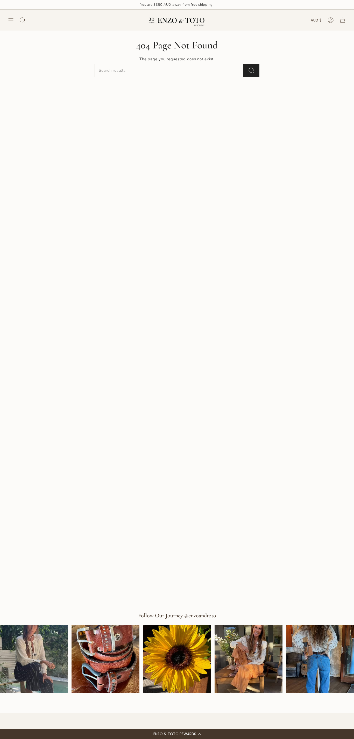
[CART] (343, 20)
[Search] (251, 70)
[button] (177, 734)
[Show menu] (11, 20)
